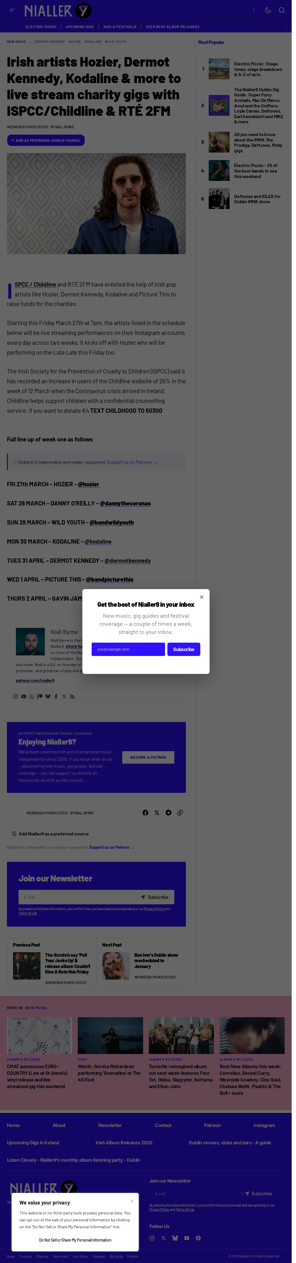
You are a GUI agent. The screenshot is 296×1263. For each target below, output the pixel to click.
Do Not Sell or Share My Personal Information (75, 1240)
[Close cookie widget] (131, 1201)
